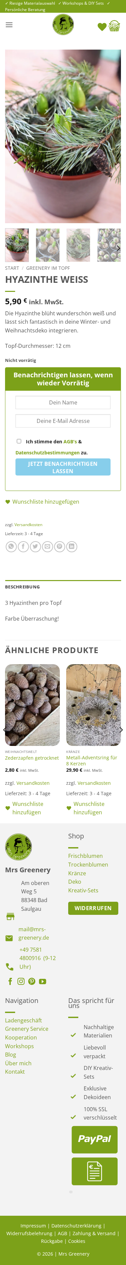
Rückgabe (52, 1241)
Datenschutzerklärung (76, 1225)
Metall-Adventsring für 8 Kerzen (91, 760)
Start (12, 268)
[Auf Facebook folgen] (10, 982)
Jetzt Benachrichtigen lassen (63, 467)
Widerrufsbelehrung (29, 1233)
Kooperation (21, 1037)
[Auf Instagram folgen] (21, 982)
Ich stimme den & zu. (51, 447)
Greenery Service (26, 1028)
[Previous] (16, 136)
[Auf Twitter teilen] (35, 546)
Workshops (19, 1046)
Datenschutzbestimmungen (47, 452)
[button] (9, 24)
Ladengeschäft (23, 1020)
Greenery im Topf (48, 268)
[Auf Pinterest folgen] (31, 982)
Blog (10, 1054)
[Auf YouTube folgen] (42, 982)
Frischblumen (85, 856)
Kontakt (15, 1071)
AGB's (70, 441)
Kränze (77, 873)
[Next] (110, 136)
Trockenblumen (88, 864)
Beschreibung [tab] (22, 587)
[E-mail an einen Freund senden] (47, 546)
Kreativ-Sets (83, 890)
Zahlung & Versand (94, 1233)
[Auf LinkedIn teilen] (71, 546)
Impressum (33, 1225)
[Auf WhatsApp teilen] (11, 546)
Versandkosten (28, 524)
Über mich (18, 1063)
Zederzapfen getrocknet (32, 758)
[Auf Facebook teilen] (23, 546)
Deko (74, 881)
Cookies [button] (76, 1241)
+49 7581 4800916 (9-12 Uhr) (37, 958)
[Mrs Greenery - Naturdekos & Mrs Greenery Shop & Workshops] (63, 24)
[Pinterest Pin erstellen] (59, 546)
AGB (62, 1233)
